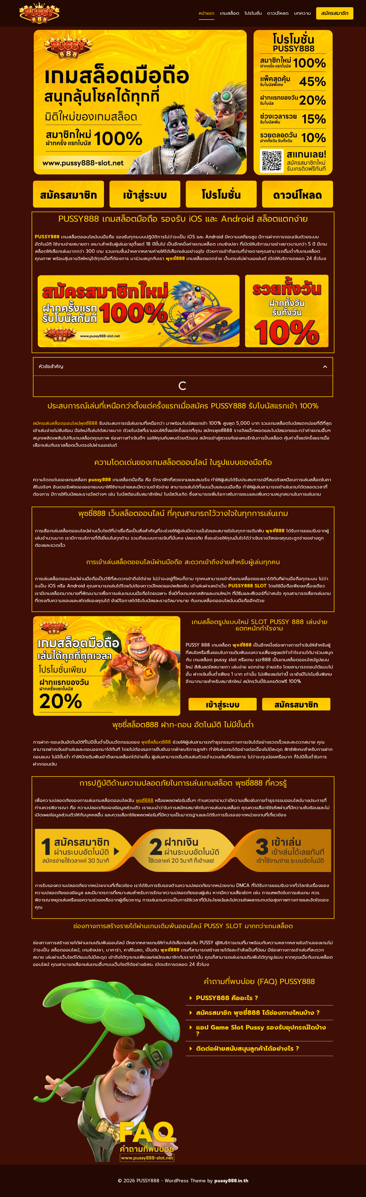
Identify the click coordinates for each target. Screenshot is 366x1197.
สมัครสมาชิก (334, 13)
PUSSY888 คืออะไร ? (227, 998)
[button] (325, 366)
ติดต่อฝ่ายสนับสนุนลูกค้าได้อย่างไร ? (247, 1048)
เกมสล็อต (229, 13)
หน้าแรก (206, 13)
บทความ (302, 13)
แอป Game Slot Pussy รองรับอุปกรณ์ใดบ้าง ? (261, 1031)
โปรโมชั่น (253, 13)
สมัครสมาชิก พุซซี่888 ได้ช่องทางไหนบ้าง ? (258, 1013)
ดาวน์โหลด (278, 13)
